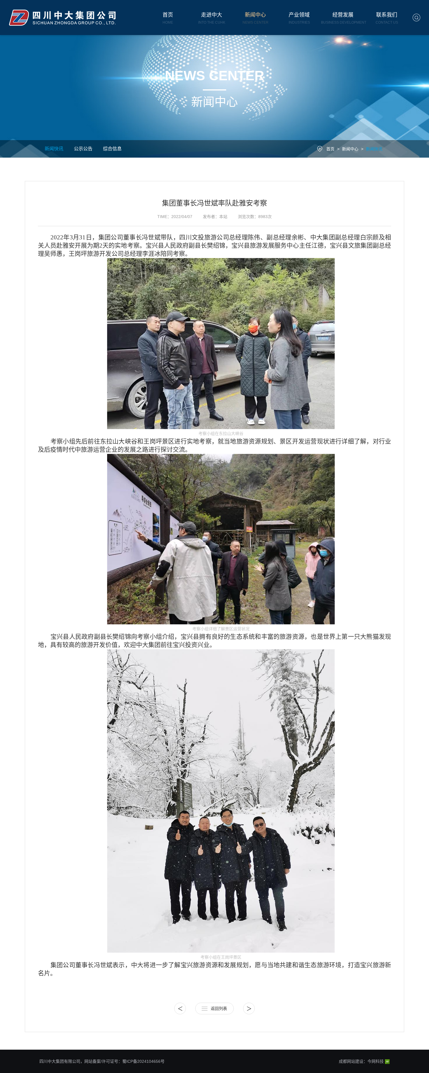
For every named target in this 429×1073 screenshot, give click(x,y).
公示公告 (83, 148)
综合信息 (112, 148)
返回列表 (219, 1008)
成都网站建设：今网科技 (362, 1061)
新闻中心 (350, 149)
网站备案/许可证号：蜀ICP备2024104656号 (124, 1061)
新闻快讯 (54, 148)
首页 (330, 149)
